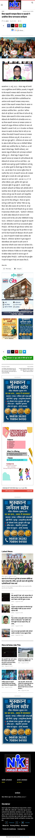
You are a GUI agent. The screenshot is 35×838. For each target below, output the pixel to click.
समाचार (3, 11)
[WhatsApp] (20, 25)
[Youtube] (22, 822)
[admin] (3, 21)
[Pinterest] (16, 25)
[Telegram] (24, 25)
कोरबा (3, 576)
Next (31, 293)
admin (7, 21)
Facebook (11, 822)
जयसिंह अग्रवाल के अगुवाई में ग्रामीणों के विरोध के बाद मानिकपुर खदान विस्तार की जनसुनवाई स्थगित (9, 683)
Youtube (27, 822)
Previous (4, 293)
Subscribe (29, 490)
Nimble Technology (24, 836)
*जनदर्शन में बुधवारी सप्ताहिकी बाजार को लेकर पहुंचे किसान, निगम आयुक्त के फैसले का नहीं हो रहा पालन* (26, 370)
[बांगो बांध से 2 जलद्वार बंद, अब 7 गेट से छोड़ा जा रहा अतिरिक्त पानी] (25, 652)
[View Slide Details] (17, 358)
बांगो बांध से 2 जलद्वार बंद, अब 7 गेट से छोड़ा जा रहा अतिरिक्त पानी (25, 660)
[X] (12, 25)
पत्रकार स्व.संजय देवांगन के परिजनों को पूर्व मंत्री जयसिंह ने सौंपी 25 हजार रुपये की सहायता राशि (21, 608)
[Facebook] (8, 25)
